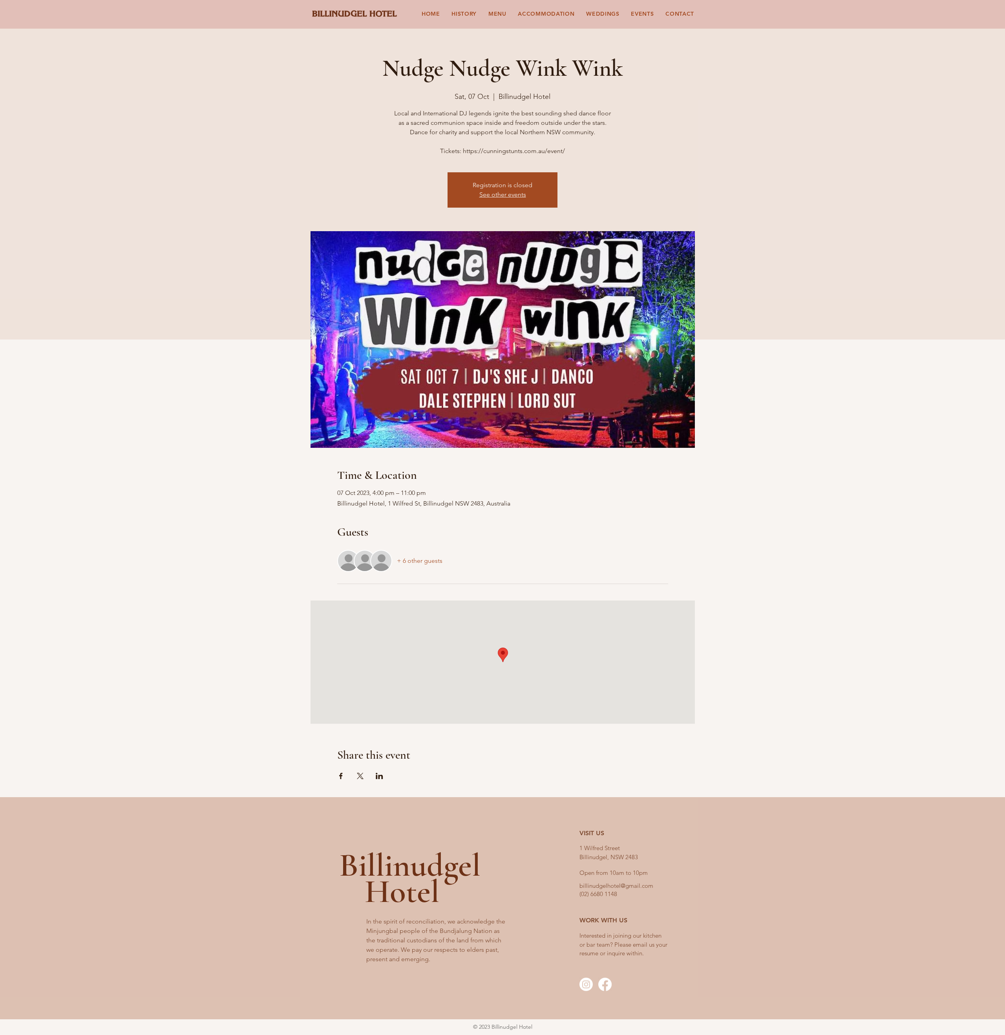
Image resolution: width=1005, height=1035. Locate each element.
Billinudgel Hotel (410, 878)
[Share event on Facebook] (341, 776)
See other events (502, 194)
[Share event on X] (360, 776)
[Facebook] (605, 984)
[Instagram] (586, 984)
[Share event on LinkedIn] (379, 776)
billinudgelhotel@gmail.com (616, 885)
